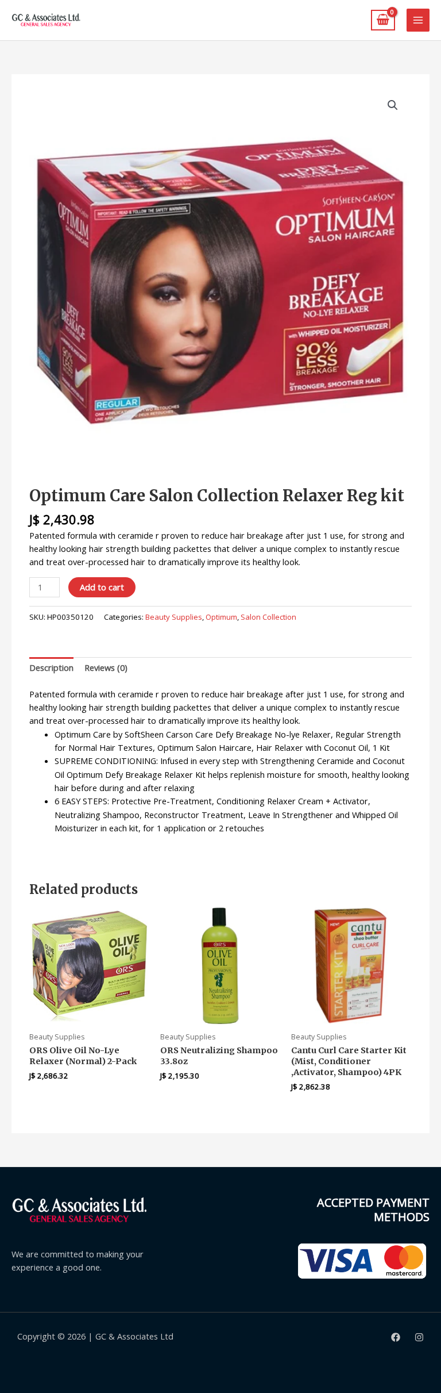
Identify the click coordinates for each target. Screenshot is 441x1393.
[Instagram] (419, 1337)
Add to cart (102, 587)
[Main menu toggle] (418, 20)
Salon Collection (268, 617)
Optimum (221, 617)
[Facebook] (395, 1337)
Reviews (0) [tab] (105, 667)
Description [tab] (51, 667)
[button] (392, 105)
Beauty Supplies (173, 617)
